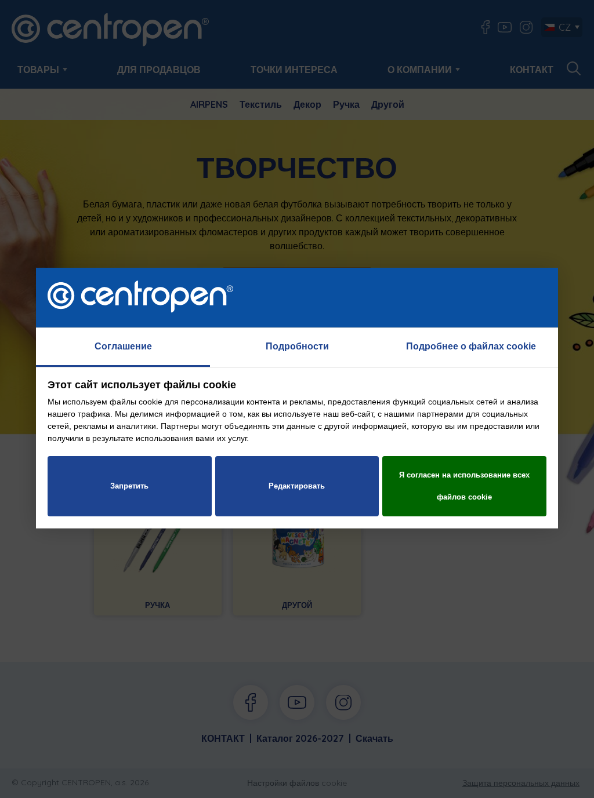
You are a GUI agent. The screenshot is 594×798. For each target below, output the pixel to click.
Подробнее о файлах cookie (471, 346)
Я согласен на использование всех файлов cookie (464, 486)
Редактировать (297, 486)
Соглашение (123, 346)
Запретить (129, 486)
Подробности (297, 346)
